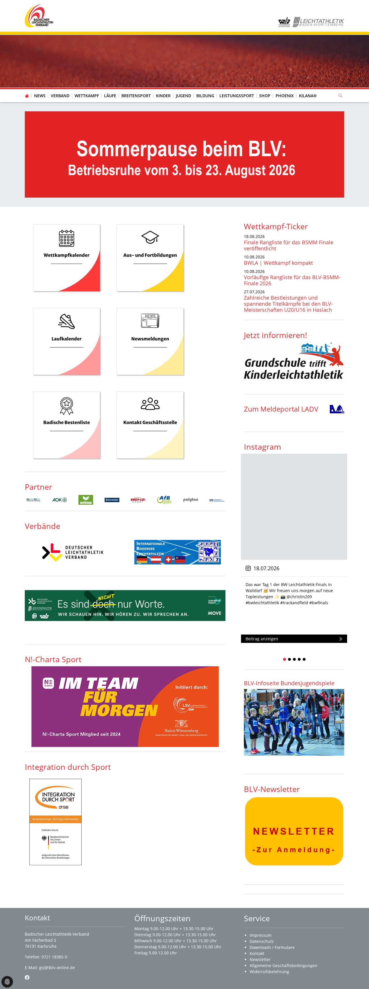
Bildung (205, 95)
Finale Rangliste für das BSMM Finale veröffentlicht (288, 245)
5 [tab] (304, 660)
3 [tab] (294, 660)
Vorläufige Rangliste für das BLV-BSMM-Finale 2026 (292, 280)
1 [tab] (285, 660)
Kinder (163, 95)
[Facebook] (27, 977)
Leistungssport (236, 95)
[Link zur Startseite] (39, 15)
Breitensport (136, 95)
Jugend (183, 95)
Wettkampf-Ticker (276, 226)
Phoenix (285, 95)
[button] (60, 90)
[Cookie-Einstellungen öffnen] (7, 982)
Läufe (110, 95)
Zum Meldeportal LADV (281, 409)
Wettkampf (87, 95)
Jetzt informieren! (275, 335)
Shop (264, 95)
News (40, 95)
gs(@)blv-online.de (57, 967)
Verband (60, 95)
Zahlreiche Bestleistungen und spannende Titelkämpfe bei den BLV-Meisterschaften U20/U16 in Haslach (288, 303)
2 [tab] (290, 660)
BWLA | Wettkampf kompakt (278, 262)
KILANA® (308, 95)
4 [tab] (299, 660)
